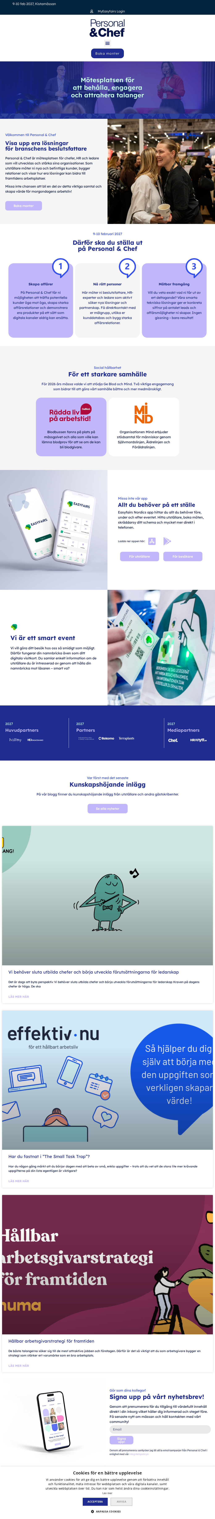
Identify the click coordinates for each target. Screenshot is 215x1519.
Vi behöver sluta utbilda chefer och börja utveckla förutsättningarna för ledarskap (94, 972)
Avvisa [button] (121, 1501)
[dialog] (107, 1492)
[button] (107, 11)
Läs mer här (18, 997)
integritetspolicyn (139, 1454)
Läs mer (107, 1493)
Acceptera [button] (95, 1501)
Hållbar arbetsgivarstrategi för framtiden (51, 1341)
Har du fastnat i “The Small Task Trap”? (49, 1156)
